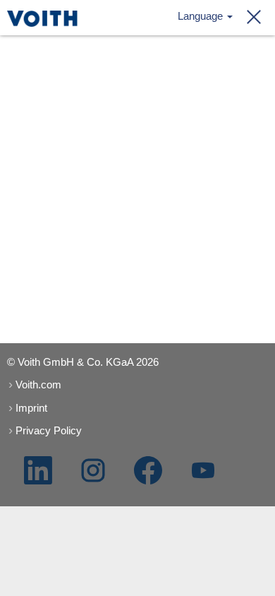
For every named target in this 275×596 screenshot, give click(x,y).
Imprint (31, 408)
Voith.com (38, 385)
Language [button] (202, 16)
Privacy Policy (49, 430)
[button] (250, 17)
